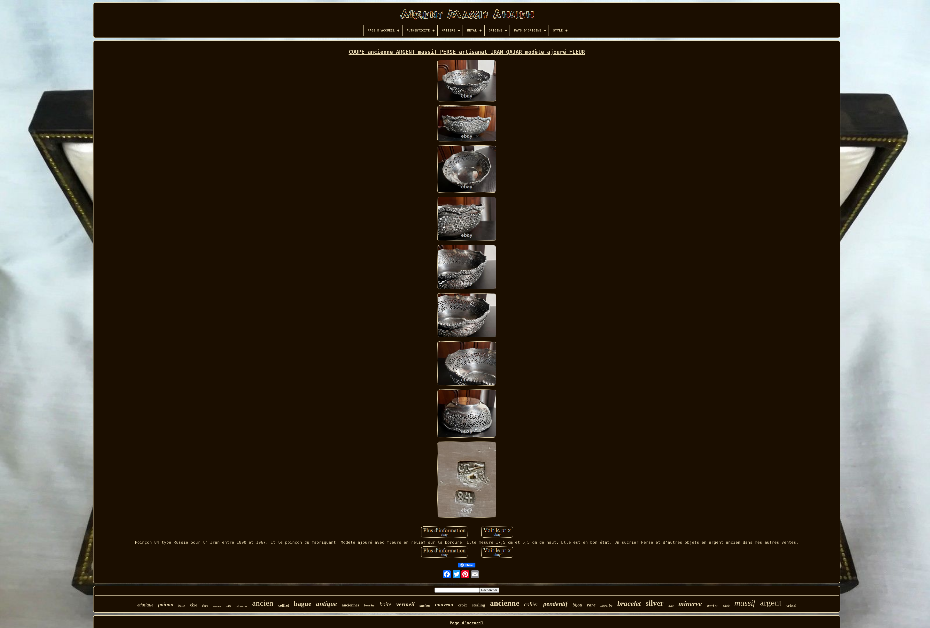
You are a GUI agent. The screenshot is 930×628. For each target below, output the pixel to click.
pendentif (555, 603)
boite (385, 604)
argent (771, 602)
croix (462, 605)
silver (655, 603)
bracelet (629, 603)
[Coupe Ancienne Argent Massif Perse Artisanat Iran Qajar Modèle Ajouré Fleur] (466, 81)
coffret (283, 605)
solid (228, 606)
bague (302, 603)
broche (369, 605)
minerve (690, 603)
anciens (424, 605)
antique (326, 603)
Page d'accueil (467, 623)
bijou (577, 604)
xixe (193, 605)
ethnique (145, 604)
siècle (726, 605)
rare (591, 604)
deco (205, 605)
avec (671, 605)
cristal (791, 605)
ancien (262, 603)
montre (712, 606)
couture (217, 606)
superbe (606, 605)
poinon (165, 604)
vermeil (405, 604)
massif (744, 602)
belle (181, 605)
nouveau (444, 604)
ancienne (504, 603)
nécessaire (241, 606)
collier (531, 604)
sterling (478, 605)
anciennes (350, 605)
